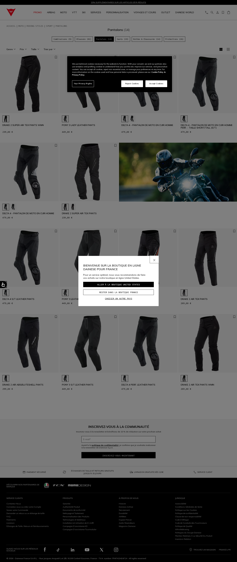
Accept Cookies (156, 83)
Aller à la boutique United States (118, 284)
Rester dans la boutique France (118, 292)
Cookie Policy (157, 72)
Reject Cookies (132, 83)
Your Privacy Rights (83, 83)
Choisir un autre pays (118, 298)
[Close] (154, 259)
